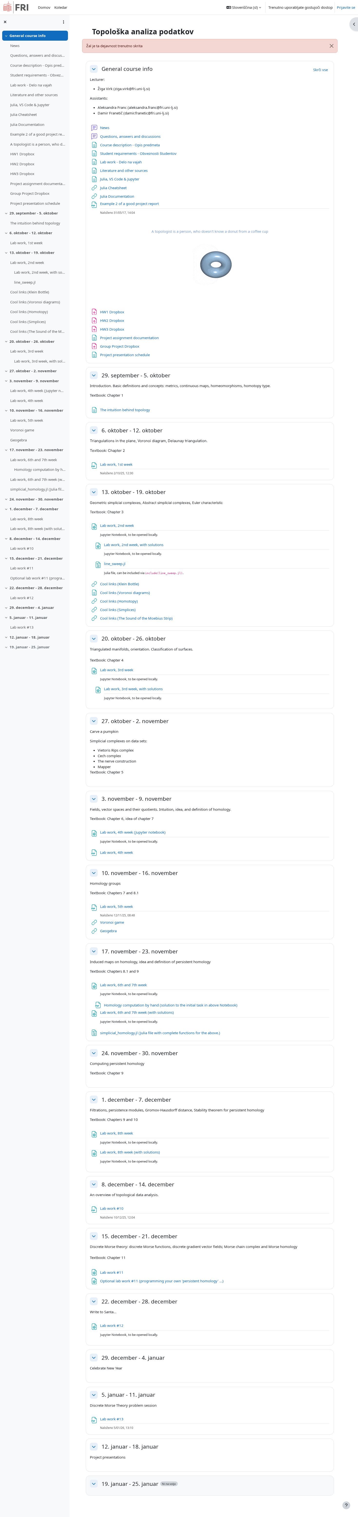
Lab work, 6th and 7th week (33, 459)
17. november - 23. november (36, 449)
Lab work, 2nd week (27, 262)
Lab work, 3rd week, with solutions (40, 361)
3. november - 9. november (34, 380)
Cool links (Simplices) (28, 321)
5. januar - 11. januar (28, 617)
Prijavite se (346, 7)
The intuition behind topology (35, 223)
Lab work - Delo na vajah (31, 85)
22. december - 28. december (36, 587)
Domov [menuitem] (44, 7)
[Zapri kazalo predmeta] (5, 22)
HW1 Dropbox (22, 153)
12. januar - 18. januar (29, 637)
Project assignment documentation (38, 183)
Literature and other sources (34, 94)
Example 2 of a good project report (38, 134)
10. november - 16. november (36, 410)
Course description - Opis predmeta (38, 65)
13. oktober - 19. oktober (32, 252)
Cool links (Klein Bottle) (29, 291)
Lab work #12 (22, 597)
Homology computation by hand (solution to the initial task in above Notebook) (40, 469)
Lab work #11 (22, 568)
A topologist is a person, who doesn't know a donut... (38, 144)
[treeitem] (34, 119)
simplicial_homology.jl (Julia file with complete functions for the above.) (38, 489)
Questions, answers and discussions (38, 55)
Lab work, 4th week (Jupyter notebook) (38, 390)
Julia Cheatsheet (23, 114)
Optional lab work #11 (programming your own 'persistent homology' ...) (38, 578)
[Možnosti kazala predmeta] (63, 22)
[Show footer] (346, 1505)
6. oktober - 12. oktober (30, 232)
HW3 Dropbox (22, 173)
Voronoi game (22, 430)
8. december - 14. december (35, 538)
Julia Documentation (27, 124)
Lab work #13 (22, 627)
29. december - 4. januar (31, 607)
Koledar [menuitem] (60, 7)
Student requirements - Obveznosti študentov (38, 75)
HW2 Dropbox (22, 163)
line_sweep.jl (25, 282)
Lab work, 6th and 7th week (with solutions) (38, 479)
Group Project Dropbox (29, 193)
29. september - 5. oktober (33, 213)
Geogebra (18, 439)
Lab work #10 (22, 548)
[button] (243, 7)
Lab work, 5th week (26, 420)
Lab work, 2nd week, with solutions (40, 272)
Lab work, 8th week (26, 518)
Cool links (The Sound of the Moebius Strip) (38, 331)
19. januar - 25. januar (29, 646)
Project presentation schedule (35, 203)
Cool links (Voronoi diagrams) (35, 301)
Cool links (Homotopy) (29, 311)
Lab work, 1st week (26, 242)
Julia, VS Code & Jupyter (29, 104)
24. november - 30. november (36, 499)
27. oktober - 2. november (33, 370)
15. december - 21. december (36, 558)
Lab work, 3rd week (26, 351)
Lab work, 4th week (26, 400)
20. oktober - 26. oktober (32, 341)
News (14, 45)
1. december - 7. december (33, 508)
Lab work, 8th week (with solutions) (38, 528)
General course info (27, 35)
